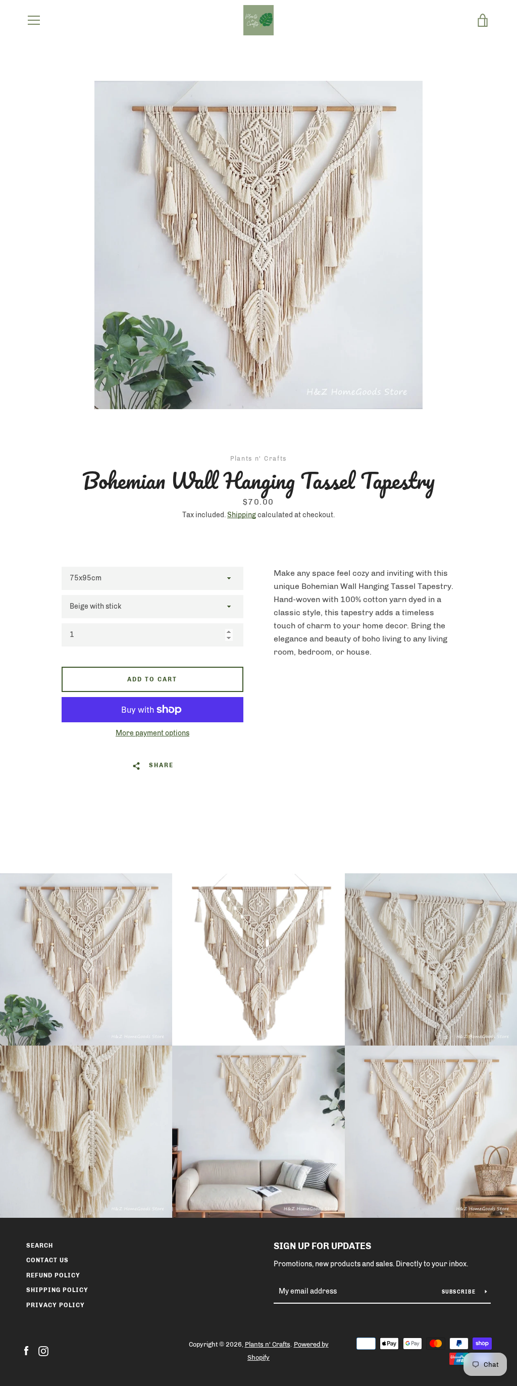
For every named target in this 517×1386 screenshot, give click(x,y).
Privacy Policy (55, 1305)
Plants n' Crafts (267, 1344)
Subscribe (460, 1292)
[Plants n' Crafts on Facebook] (26, 1350)
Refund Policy (53, 1275)
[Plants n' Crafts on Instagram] (43, 1350)
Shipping (241, 515)
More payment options (152, 733)
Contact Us (47, 1260)
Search (39, 1245)
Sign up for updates (322, 1246)
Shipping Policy (57, 1290)
